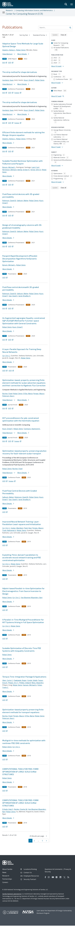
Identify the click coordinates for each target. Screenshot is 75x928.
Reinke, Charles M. (20, 809)
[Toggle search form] (66, 4)
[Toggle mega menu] (72, 4)
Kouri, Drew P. (29, 80)
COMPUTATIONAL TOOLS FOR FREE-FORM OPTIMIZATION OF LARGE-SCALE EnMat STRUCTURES (20, 771)
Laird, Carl (35, 167)
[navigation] (24, 35)
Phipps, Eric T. (13, 683)
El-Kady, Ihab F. (7, 809)
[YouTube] (53, 877)
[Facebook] (45, 877)
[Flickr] (57, 877)
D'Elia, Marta (28, 393)
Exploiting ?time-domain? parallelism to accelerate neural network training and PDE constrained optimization (21, 557)
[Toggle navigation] (4, 12)
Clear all (64, 35)
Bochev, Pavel (7, 393)
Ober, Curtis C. (7, 680)
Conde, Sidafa (32, 680)
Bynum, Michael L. (9, 167)
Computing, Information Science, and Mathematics (34, 10)
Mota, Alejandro (37, 683)
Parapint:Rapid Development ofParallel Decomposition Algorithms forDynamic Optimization (19, 258)
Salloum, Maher (22, 200)
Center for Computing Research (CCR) (24, 13)
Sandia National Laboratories (11, 894)
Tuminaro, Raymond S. (32, 429)
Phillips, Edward (25, 683)
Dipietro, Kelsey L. (8, 50)
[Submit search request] (70, 27)
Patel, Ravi (28, 528)
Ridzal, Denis (20, 50)
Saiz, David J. (13, 296)
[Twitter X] (64, 877)
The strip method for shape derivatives (19, 72)
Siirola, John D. (35, 170)
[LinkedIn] (61, 877)
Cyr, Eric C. (6, 356)
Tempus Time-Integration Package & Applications (24, 676)
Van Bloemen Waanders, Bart (31, 597)
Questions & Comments (53, 869)
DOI (3, 63)
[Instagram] (49, 877)
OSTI (9, 63)
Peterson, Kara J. (8, 396)
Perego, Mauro (38, 393)
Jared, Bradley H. (25, 296)
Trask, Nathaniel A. (9, 530)
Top (69, 926)
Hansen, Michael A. (30, 685)
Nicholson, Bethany (9, 170)
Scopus (16, 93)
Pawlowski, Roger (20, 680)
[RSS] (68, 877)
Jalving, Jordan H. (23, 170)
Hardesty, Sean (7, 80)
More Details (22, 54)
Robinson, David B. (9, 200)
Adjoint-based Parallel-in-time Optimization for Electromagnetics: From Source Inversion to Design (23, 591)
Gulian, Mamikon (17, 528)
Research (9, 10)
